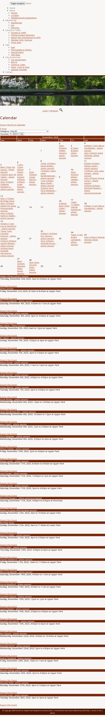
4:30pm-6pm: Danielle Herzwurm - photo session (7, 252)
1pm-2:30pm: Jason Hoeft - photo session (47, 183)
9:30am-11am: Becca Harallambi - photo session (94, 148)
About (12, 10)
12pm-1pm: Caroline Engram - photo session (8, 235)
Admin (52, 713)
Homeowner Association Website (67, 710)
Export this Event (8, 286)
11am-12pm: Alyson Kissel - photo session (20, 170)
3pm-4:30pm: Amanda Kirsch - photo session (48, 243)
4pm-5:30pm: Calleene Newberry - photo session (7, 186)
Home (12, 8)
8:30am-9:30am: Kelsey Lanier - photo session (92, 166)
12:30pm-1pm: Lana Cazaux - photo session (94, 173)
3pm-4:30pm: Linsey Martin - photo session (33, 178)
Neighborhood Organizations (24, 18)
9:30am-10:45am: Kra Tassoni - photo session (49, 236)
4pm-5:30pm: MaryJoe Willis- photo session (21, 267)
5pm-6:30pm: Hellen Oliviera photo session (63, 151)
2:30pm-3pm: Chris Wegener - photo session (48, 190)
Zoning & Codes (18, 64)
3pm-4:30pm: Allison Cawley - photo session (75, 178)
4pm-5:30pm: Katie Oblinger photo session (93, 155)
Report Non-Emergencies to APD (26, 37)
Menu (28, 3)
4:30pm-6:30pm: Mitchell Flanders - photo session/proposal (93, 189)
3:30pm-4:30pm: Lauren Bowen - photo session (8, 243)
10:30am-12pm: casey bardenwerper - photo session (48, 174)
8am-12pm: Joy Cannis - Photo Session (7, 169)
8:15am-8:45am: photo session (75, 152)
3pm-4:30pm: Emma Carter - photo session (94, 180)
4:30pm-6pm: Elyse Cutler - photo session (64, 208)
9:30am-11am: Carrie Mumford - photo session (8, 226)
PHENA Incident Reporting (22, 35)
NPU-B (14, 62)
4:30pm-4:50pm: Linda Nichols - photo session (21, 185)
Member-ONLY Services (21, 40)
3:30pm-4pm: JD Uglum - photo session (8, 177)
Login (45, 110)
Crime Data (16, 42)
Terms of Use (96, 710)
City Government (13, 57)
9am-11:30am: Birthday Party (7, 199)
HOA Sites (86, 710)
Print (4, 128)
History (14, 13)
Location (15, 15)
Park (7, 45)
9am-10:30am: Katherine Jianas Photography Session (8, 207)
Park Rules (15, 55)
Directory (15, 27)
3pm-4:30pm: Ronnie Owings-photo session (94, 239)
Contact (9, 72)
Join (12, 25)
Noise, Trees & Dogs (20, 67)
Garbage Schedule (19, 69)
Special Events (17, 52)
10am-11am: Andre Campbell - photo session (77, 239)
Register (54, 110)
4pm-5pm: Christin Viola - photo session (34, 267)
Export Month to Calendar (12, 124)
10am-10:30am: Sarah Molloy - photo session (48, 166)
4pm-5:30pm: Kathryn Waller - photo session (8, 216)
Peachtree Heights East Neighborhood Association (34, 710)
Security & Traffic (13, 30)
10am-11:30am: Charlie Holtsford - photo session (76, 208)
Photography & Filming (21, 50)
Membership (11, 20)
